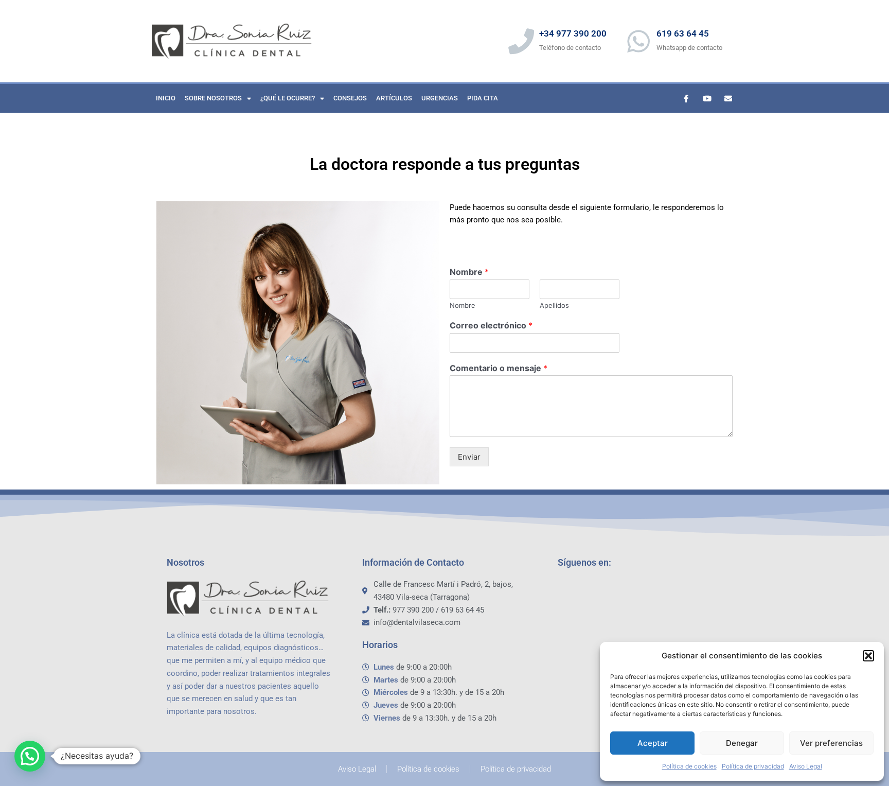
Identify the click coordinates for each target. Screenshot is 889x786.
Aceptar (652, 743)
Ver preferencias (831, 743)
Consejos (350, 98)
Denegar (742, 743)
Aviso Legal (805, 766)
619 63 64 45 (682, 33)
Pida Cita (482, 98)
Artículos (394, 98)
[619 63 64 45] (638, 41)
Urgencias (439, 98)
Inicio (165, 98)
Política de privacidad (753, 766)
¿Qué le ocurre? (287, 98)
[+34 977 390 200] (521, 41)
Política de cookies (689, 766)
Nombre (469, 272)
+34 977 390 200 (573, 33)
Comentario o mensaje (498, 368)
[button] (868, 656)
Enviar (469, 457)
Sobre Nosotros (213, 98)
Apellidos (554, 305)
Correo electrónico (491, 325)
